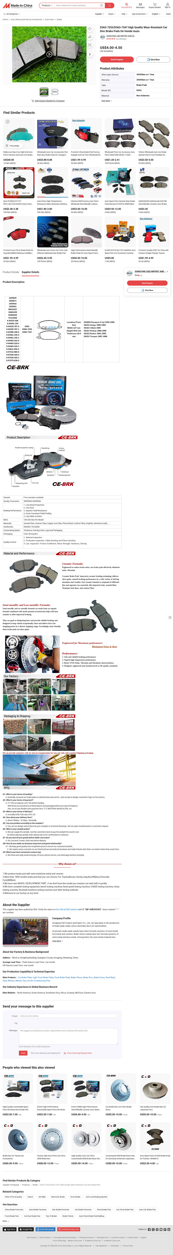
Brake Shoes (76, 977)
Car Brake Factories (83, 1209)
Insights (143, 1237)
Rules (168, 14)
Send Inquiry (117, 59)
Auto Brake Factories (37, 1209)
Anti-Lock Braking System (96, 1196)
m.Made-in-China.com (93, 1240)
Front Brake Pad (12, 1216)
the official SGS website (67, 909)
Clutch (30, 1196)
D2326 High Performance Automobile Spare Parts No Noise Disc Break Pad (51, 1109)
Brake (59, 19)
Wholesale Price (102, 1237)
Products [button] (46, 5)
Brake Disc (88, 977)
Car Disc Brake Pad (32, 1216)
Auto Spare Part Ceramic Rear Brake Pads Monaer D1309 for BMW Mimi (120, 202)
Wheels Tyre (20, 980)
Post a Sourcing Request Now (78, 1053)
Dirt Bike (42, 1196)
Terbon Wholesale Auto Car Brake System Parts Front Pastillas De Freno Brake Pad (152, 154)
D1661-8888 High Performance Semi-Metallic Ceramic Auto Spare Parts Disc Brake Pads (85, 1109)
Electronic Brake (58, 1196)
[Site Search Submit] (109, 5)
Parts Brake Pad (104, 1209)
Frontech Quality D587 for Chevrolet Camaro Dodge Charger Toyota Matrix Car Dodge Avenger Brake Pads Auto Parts (154, 252)
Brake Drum (99, 977)
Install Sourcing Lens (70, 1229)
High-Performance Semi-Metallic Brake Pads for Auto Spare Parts (84, 251)
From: (15, 1016)
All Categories (12, 14)
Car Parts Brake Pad (124, 1209)
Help (123, 14)
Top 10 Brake (51, 1216)
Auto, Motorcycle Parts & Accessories (26, 19)
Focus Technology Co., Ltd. (68, 1246)
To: (16, 1023)
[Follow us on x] (153, 1229)
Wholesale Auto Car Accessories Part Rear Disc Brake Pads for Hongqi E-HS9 (52, 154)
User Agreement (101, 1246)
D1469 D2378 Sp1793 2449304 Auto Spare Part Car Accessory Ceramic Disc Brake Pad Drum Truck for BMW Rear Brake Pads (120, 252)
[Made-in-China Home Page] (17, 5)
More (5, 1221)
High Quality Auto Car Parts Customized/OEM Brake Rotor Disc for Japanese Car (86, 1158)
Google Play (26, 1229)
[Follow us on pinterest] (165, 1229)
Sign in (167, 7)
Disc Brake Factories (60, 1209)
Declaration (115, 1246)
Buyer (111, 14)
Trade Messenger (45, 1229)
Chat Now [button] (155, 59)
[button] (101, 5)
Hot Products (31, 1237)
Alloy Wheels (8, 980)
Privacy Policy (128, 1246)
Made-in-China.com (75, 1240)
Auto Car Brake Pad (147, 1209)
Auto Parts (49, 19)
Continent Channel (118, 1237)
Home (5, 19)
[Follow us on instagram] (157, 1229)
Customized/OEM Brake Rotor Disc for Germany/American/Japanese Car (120, 1158)
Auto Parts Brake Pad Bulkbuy (91, 1216)
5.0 (138, 275)
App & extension (138, 14)
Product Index (133, 1237)
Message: (14, 1030)
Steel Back (110, 977)
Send (23, 1053)
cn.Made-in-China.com (112, 1240)
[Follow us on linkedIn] (168, 1229)
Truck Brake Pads (62, 977)
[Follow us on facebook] (149, 1229)
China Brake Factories (14, 1209)
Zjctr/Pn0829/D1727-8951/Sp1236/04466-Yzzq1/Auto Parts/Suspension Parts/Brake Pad (18, 203)
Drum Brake (75, 1196)
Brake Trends (67, 1216)
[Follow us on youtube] (161, 1229)
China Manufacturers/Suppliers (65, 1237)
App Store (9, 1229)
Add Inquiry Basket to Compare (49, 100)
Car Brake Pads (25, 977)
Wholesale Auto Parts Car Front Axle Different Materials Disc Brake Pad (52, 251)
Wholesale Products (86, 1237)
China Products (45, 1237)
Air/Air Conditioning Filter (38, 980)
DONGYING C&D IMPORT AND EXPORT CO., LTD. (122, 35)
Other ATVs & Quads (13, 1196)
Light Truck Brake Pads (43, 977)
